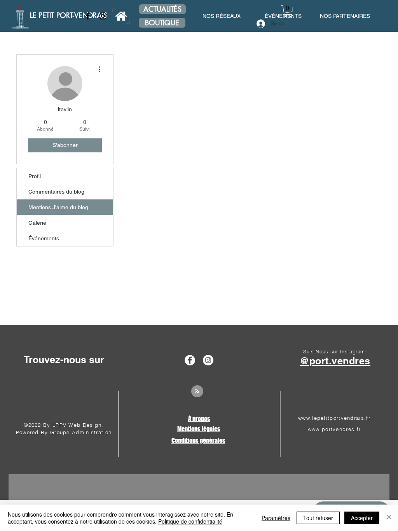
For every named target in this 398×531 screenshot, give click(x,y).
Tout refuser (318, 518)
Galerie (37, 223)
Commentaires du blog (56, 192)
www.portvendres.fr (334, 429)
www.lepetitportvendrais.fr (334, 418)
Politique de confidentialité (190, 521)
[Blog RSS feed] (197, 391)
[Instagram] (103, 16)
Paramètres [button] (276, 518)
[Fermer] (388, 518)
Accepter (362, 518)
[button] (288, 11)
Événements (43, 238)
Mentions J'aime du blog (58, 207)
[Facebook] (88, 16)
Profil (34, 176)
